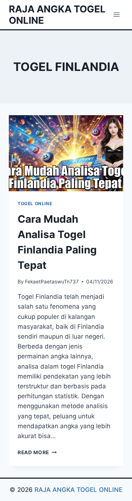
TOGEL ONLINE (35, 203)
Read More (37, 452)
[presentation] (66, 153)
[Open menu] (116, 14)
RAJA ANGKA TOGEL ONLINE (78, 489)
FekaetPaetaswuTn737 (52, 282)
